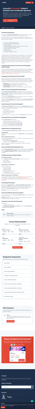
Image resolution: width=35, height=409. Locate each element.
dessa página (3, 379)
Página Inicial (3, 27)
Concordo (3, 407)
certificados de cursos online (23, 176)
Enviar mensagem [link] (10, 321)
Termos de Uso (10, 204)
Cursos (8, 27)
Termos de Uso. (11, 405)
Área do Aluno (28, 2)
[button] (32, 2)
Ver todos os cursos (16, 247)
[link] (3, 2)
